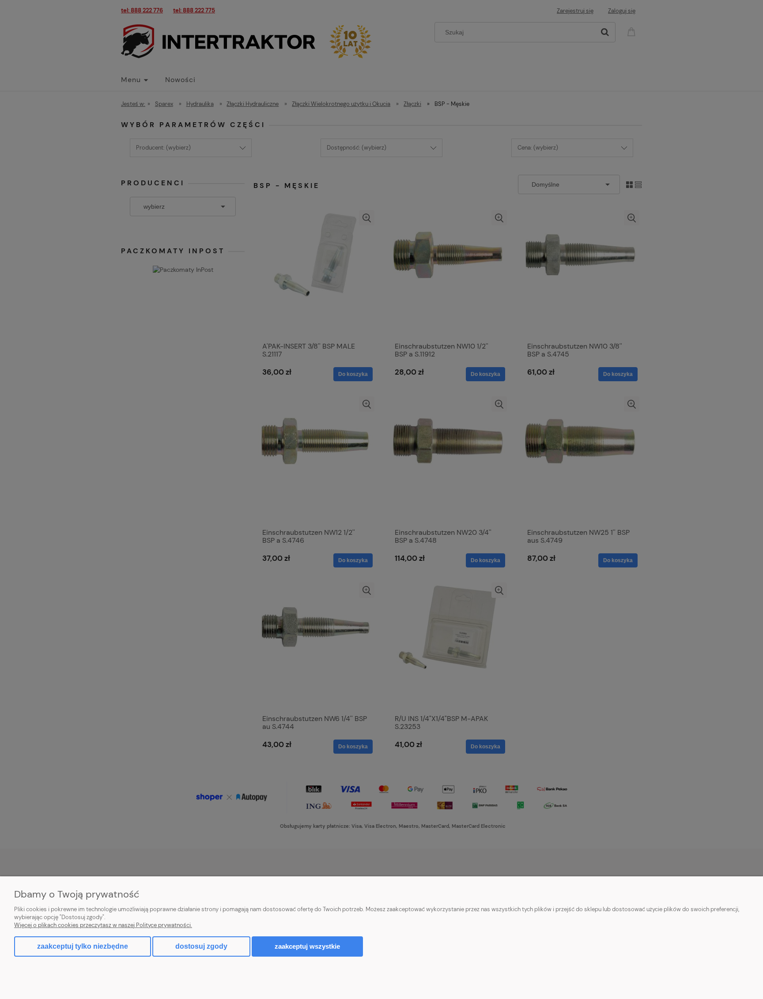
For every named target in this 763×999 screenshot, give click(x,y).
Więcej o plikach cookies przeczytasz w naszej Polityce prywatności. (103, 925)
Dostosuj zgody (201, 946)
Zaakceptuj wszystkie (307, 946)
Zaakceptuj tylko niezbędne (82, 946)
